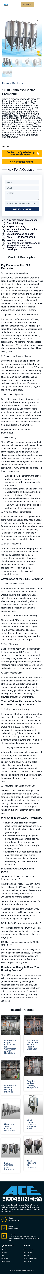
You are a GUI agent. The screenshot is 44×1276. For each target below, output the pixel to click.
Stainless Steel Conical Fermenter (9, 1127)
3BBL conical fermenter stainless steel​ (32, 1124)
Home (5, 83)
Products (17, 83)
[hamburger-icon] (16, 3)
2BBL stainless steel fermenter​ (9, 1166)
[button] (38, 21)
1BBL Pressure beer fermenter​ (32, 1163)
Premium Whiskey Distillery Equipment (32, 1084)
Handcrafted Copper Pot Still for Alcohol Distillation (33, 1044)
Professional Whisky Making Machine (10, 1088)
